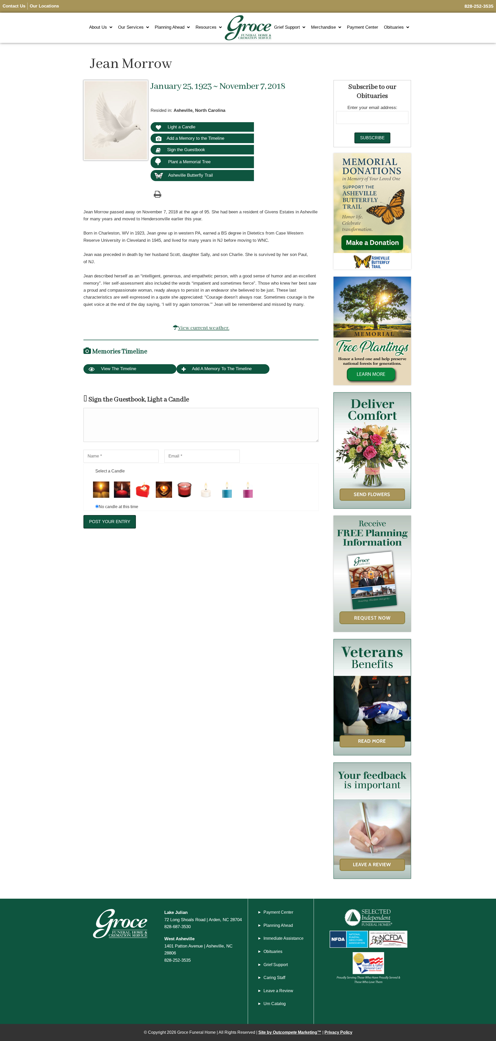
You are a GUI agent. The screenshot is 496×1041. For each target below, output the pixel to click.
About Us (98, 27)
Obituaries (394, 27)
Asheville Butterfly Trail (190, 175)
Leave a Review (278, 991)
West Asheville (179, 938)
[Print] (157, 194)
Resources (206, 27)
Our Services (131, 27)
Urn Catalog (275, 1003)
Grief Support (287, 27)
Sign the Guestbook (185, 149)
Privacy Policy (338, 1032)
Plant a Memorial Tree (189, 161)
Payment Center (362, 27)
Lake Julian (176, 912)
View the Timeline (118, 368)
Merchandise (323, 27)
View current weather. (203, 328)
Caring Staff (274, 977)
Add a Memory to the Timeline (195, 138)
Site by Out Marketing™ (289, 1032)
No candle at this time (118, 506)
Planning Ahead (169, 27)
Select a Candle (110, 471)
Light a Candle (180, 126)
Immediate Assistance (284, 938)
